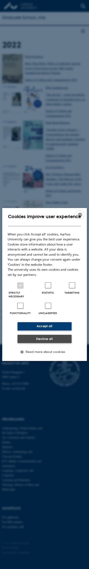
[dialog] (44, 284)
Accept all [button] (45, 326)
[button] (44, 351)
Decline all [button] (44, 339)
